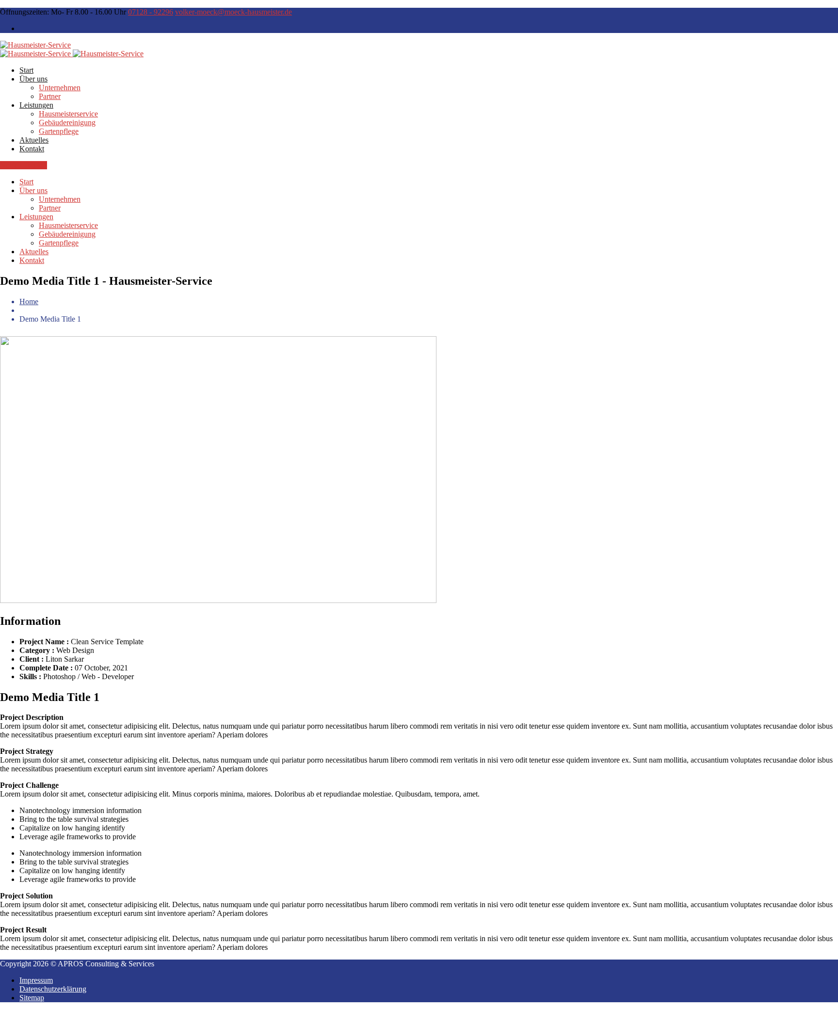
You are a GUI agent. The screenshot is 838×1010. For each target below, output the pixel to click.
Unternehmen (60, 87)
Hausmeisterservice (68, 114)
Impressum (36, 980)
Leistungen (36, 105)
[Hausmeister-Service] (35, 45)
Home (28, 301)
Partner (50, 96)
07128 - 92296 (150, 12)
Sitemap (31, 998)
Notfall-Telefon (23, 165)
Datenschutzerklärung (52, 989)
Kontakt (31, 149)
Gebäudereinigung (67, 122)
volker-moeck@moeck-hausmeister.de (233, 12)
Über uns (33, 79)
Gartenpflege (59, 131)
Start (26, 70)
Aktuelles (33, 140)
